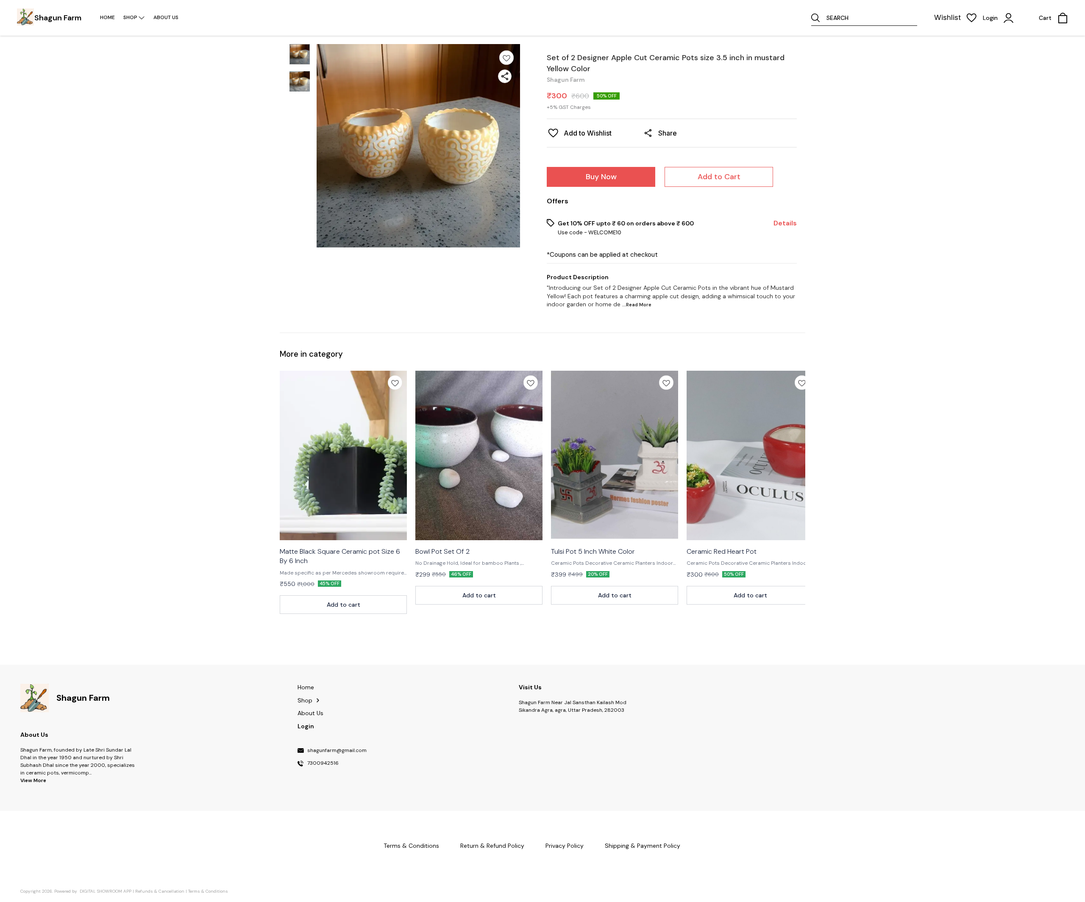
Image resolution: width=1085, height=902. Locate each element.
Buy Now (601, 177)
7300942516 (323, 763)
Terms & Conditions (208, 891)
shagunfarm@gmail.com (337, 751)
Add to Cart (719, 177)
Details (785, 223)
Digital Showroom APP (105, 891)
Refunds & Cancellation (159, 891)
